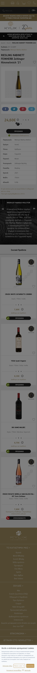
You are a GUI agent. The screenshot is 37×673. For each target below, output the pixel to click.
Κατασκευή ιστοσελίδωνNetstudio (19, 670)
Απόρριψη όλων (7, 666)
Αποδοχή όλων (30, 666)
